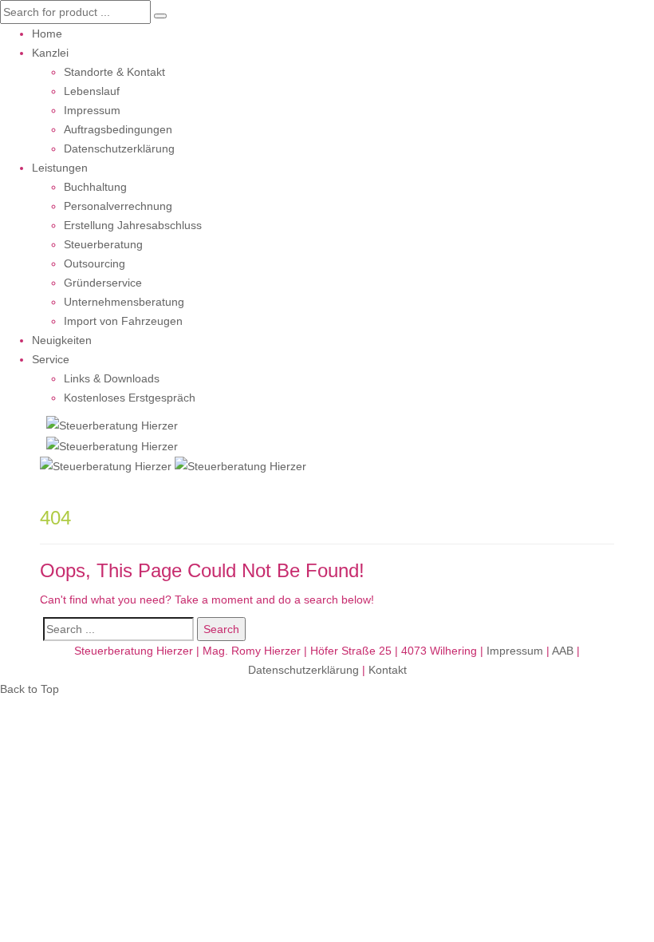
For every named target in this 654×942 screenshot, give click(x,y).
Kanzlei (50, 52)
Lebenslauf (92, 91)
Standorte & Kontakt (114, 71)
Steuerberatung (103, 244)
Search (221, 629)
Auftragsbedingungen (118, 129)
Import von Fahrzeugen (123, 321)
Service (50, 359)
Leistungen (60, 167)
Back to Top (29, 689)
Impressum (92, 110)
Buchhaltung (95, 186)
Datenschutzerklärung (119, 148)
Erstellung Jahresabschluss (133, 225)
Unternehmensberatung (124, 301)
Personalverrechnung (118, 206)
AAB (562, 650)
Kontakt (387, 669)
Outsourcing (94, 263)
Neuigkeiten (62, 340)
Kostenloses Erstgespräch (129, 397)
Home (47, 33)
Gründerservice (103, 282)
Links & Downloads (112, 378)
